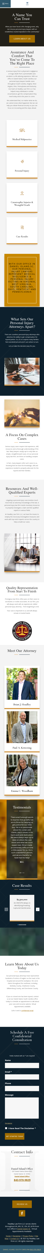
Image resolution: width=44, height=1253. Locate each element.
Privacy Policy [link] (28, 1236)
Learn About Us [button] (22, 39)
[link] (27, 4)
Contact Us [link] (14, 1238)
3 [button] (20, 924)
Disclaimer (8, 1123)
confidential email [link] (27, 1011)
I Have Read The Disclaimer (22, 1128)
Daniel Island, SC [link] (23, 1229)
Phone (8, 1083)
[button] (5, 3)
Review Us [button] (22, 1204)
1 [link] (20, 872)
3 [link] (23, 872)
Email (8, 1072)
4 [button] (21, 924)
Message (9, 1095)
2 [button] (19, 924)
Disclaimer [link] (16, 1236)
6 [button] (24, 924)
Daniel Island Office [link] (22, 1176)
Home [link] (8, 1236)
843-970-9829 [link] (35, 1249)
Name (8, 1060)
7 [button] (25, 924)
